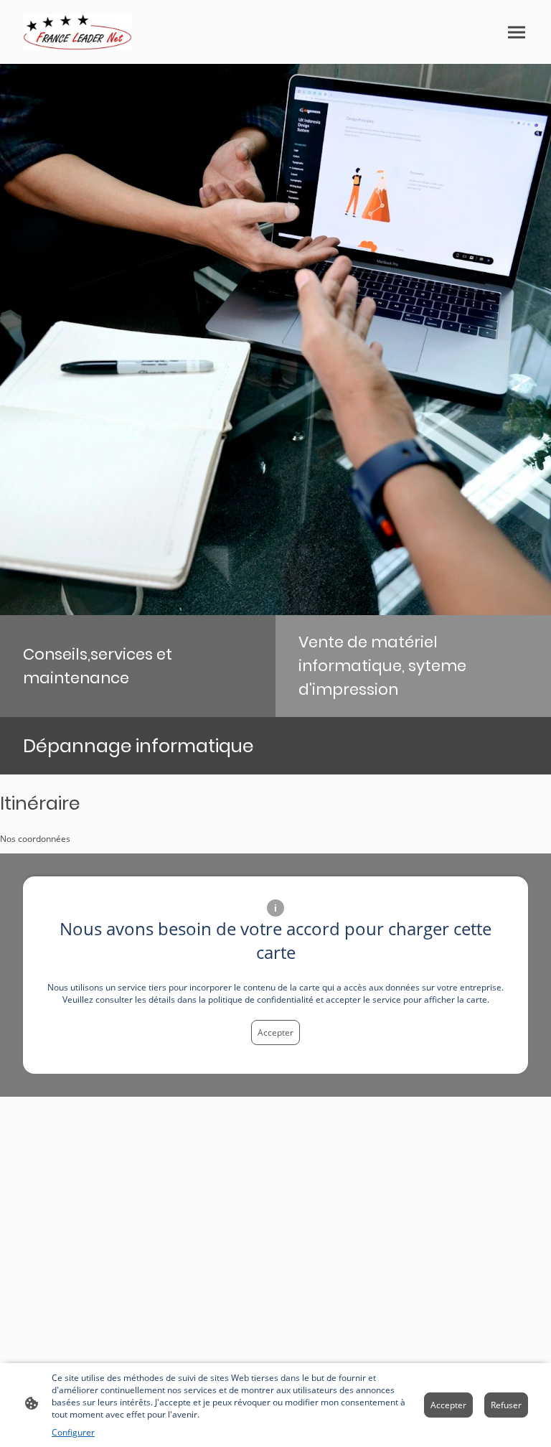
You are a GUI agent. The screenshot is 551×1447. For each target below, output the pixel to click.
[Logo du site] (77, 32)
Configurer (73, 1432)
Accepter (275, 1032)
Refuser (506, 1405)
